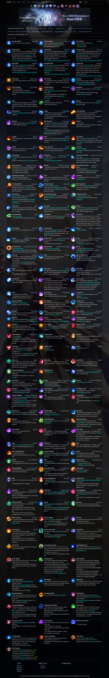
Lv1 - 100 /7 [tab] (73, 31)
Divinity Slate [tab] (35, 31)
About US (42, 667)
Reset (9, 38)
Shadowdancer (33, 324)
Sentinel (35, 370)
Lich (68, 443)
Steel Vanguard (33, 490)
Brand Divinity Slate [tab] (46, 31)
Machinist (99, 468)
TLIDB (8, 2)
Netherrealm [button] (44, 2)
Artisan (100, 517)
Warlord (99, 121)
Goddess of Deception (63, 380)
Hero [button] (13, 2)
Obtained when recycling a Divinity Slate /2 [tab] (80, 28)
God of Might (34, 79)
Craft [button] (28, 2)
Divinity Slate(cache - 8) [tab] (61, 31)
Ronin (68, 334)
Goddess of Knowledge (95, 228)
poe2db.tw (19, 669)
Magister (99, 246)
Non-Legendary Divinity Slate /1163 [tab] (36, 28)
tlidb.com (19, 667)
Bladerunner (98, 184)
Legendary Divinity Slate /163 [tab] (16, 28)
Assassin (67, 214)
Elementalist (66, 279)
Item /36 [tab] (50, 28)
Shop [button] (51, 2)
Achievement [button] (35, 2)
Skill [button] (23, 2)
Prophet (99, 292)
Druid (36, 206)
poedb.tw (19, 666)
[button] (81, 2)
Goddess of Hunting (64, 155)
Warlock (35, 429)
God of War (34, 311)
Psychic (100, 411)
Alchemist (67, 502)
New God (35, 41)
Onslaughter (66, 111)
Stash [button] (18, 2)
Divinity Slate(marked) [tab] (85, 31)
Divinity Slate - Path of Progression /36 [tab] (18, 31)
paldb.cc (19, 671)
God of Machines (97, 451)
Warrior (35, 147)
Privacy (43, 666)
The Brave (35, 101)
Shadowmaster (65, 395)
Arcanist (35, 268)
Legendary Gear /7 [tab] (61, 28)
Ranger (100, 346)
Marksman (67, 175)
